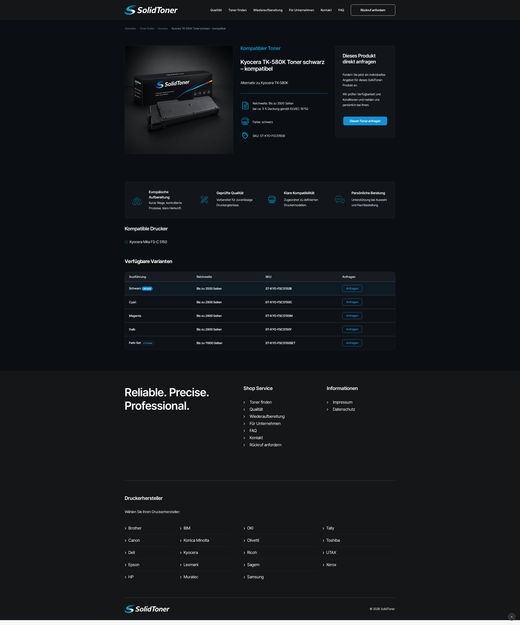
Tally (328, 528)
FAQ (341, 10)
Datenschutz (344, 409)
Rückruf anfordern (266, 444)
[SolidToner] (151, 10)
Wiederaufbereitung (268, 10)
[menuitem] (217, 10)
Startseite (130, 28)
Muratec (189, 577)
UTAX (329, 552)
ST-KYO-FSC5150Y (278, 329)
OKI (248, 528)
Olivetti (251, 540)
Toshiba (331, 540)
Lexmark (189, 565)
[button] (137, 203)
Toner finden (238, 10)
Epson (132, 565)
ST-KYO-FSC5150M (278, 316)
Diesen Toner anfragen (365, 121)
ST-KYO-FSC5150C (278, 302)
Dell (130, 552)
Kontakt (326, 10)
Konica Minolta (194, 540)
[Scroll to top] (512, 616)
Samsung (254, 577)
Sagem (251, 565)
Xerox (329, 565)
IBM (185, 528)
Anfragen (352, 288)
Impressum (342, 402)
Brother (133, 528)
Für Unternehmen (301, 10)
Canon (132, 540)
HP (129, 577)
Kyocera (163, 28)
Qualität (216, 10)
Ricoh (250, 552)
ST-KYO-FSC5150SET (280, 343)
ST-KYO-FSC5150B (278, 288)
